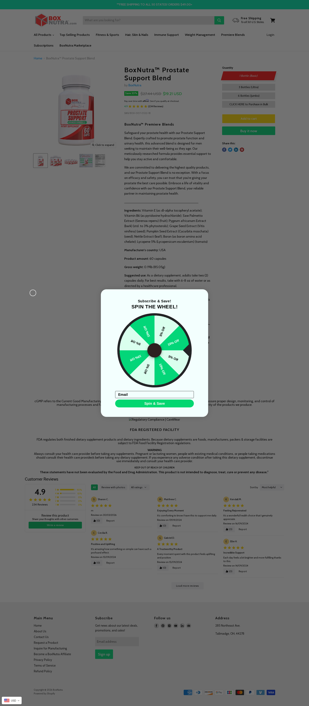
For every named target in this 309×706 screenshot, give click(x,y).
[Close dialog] (33, 293)
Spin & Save (154, 403)
